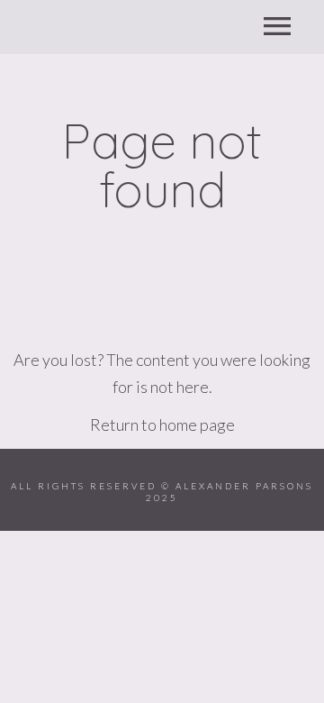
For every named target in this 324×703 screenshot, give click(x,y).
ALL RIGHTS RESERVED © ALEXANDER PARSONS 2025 (162, 491)
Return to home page (162, 424)
